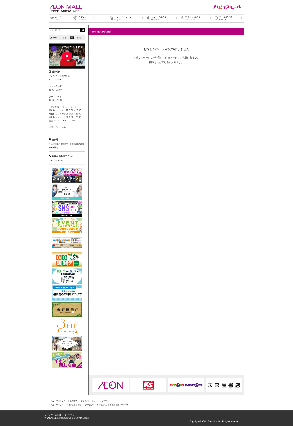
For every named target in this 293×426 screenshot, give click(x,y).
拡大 (79, 38)
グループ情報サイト (59, 401)
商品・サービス (57, 405)
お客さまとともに (74, 405)
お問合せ (106, 401)
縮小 (64, 38)
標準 (72, 38)
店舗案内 (74, 401)
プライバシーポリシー (90, 401)
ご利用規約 (89, 405)
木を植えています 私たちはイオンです (112, 405)
